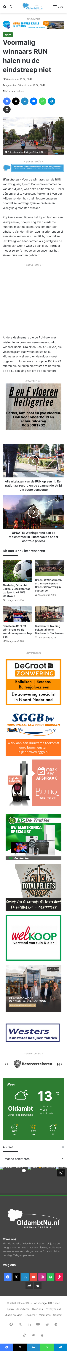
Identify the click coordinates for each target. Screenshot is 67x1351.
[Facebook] (7, 101)
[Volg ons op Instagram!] (61, 1172)
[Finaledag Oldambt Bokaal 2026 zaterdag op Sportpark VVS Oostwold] (17, 571)
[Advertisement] (33, 300)
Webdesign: (41, 1303)
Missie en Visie (13, 1314)
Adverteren (23, 1308)
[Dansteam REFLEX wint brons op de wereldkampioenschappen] (17, 614)
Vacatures (45, 1314)
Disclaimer (30, 1314)
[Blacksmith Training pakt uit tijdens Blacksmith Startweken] (49, 614)
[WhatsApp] (42, 101)
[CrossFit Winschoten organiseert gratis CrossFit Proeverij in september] (49, 568)
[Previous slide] (5, 1064)
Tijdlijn (10, 1308)
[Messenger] (33, 101)
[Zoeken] (5, 8)
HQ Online (54, 1303)
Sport (8, 34)
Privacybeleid (53, 1308)
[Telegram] (51, 101)
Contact (57, 1314)
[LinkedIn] (24, 101)
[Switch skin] (11, 8)
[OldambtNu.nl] (33, 7)
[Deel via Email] (7, 109)
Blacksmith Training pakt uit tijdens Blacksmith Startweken (49, 629)
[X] (16, 101)
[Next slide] (61, 1064)
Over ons (37, 1308)
